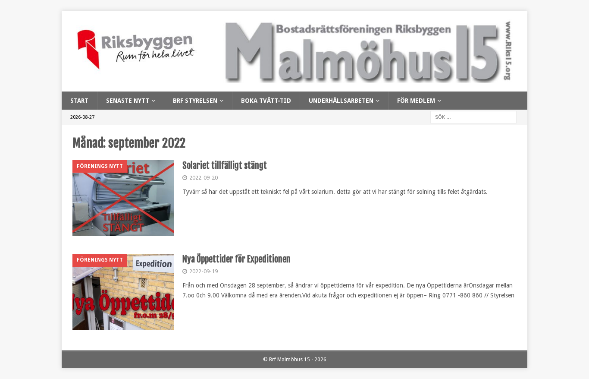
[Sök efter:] (473, 117)
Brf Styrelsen (195, 100)
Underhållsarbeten (341, 100)
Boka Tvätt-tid (266, 100)
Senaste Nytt (127, 100)
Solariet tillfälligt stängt (224, 165)
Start (79, 100)
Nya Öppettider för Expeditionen (236, 259)
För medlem (416, 100)
